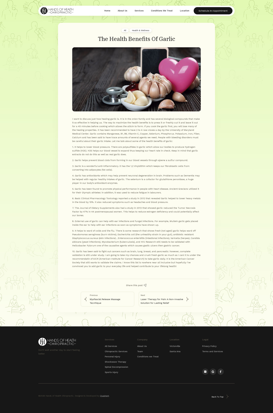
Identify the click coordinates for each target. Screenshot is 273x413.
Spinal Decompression (116, 367)
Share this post (134, 285)
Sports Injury (111, 372)
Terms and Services (212, 351)
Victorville (175, 346)
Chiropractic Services (116, 351)
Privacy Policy (209, 346)
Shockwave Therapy (115, 362)
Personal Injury (112, 356)
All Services (111, 346)
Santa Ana (175, 351)
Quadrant (104, 396)
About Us (142, 346)
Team (140, 351)
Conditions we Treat (148, 356)
